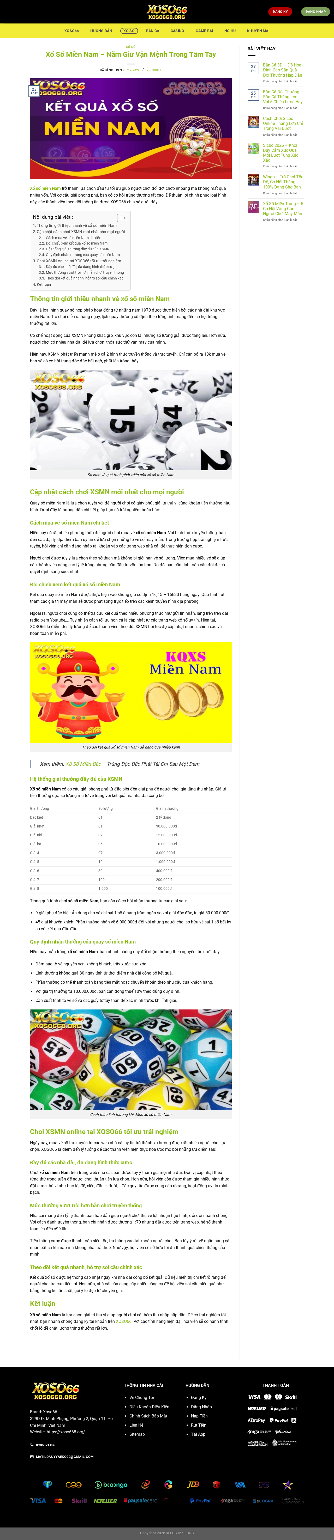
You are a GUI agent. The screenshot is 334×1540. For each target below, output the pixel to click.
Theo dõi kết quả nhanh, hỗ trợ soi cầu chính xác (84, 278)
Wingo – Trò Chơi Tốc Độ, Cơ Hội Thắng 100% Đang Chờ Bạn (283, 181)
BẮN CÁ (152, 31)
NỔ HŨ (230, 31)
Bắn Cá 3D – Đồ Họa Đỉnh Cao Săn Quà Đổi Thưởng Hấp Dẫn (282, 70)
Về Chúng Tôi (141, 1397)
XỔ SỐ (128, 31)
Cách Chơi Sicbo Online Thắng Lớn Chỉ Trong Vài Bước (283, 123)
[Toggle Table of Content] (119, 218)
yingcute (154, 70)
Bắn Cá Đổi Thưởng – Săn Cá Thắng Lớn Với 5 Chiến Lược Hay (283, 96)
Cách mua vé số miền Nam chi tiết (73, 238)
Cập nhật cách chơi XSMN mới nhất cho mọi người (81, 231)
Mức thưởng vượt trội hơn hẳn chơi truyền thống (85, 272)
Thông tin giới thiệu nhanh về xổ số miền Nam (77, 225)
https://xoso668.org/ (66, 1431)
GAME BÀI (204, 31)
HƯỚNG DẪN (101, 31)
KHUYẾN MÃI (258, 31)
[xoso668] (167, 11)
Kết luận (44, 284)
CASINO (177, 31)
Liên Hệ (136, 1425)
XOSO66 (71, 31)
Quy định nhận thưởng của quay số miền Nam (83, 255)
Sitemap (137, 1434)
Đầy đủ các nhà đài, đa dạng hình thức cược (81, 267)
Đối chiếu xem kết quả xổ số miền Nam (77, 243)
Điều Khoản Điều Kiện (149, 1406)
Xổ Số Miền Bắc (83, 764)
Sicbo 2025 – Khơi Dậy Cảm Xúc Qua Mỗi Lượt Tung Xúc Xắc (280, 153)
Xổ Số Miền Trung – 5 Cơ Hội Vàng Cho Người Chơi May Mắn (283, 208)
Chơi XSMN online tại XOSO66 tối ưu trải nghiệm (79, 261)
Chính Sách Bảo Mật (148, 1416)
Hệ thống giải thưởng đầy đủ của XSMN (78, 249)
